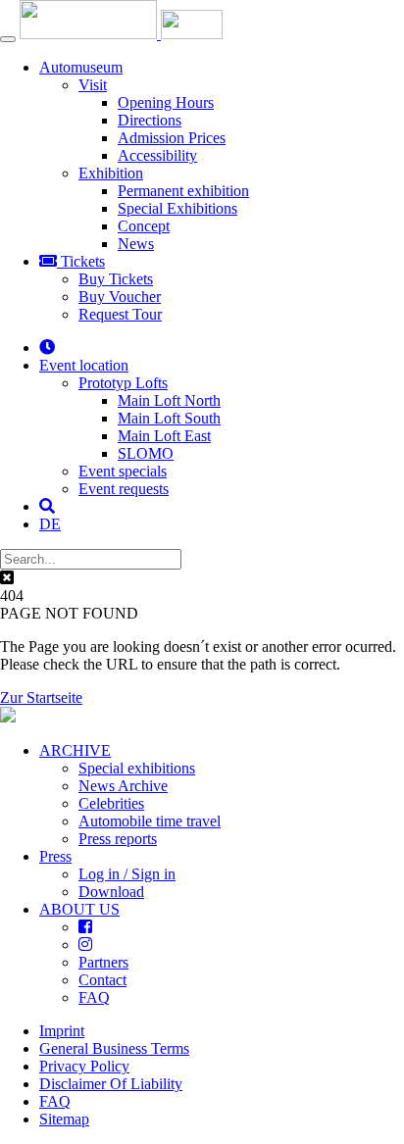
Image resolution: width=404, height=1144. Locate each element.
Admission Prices (172, 137)
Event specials (122, 471)
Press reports (117, 838)
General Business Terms (114, 1048)
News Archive (123, 785)
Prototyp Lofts (123, 382)
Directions (149, 120)
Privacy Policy (84, 1066)
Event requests (123, 488)
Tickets (81, 261)
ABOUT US (79, 909)
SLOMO (146, 453)
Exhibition (110, 173)
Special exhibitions (136, 768)
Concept (144, 226)
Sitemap (64, 1119)
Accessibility (157, 155)
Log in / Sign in (127, 874)
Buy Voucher (119, 296)
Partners (103, 962)
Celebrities (111, 803)
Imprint (61, 1030)
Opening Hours (166, 102)
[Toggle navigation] (8, 39)
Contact (102, 979)
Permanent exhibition (183, 190)
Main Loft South (169, 418)
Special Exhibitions (177, 208)
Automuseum (81, 67)
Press (55, 856)
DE (50, 524)
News (136, 243)
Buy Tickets (115, 279)
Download (111, 891)
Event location (83, 365)
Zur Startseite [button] (41, 697)
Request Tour (120, 314)
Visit (92, 84)
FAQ (94, 997)
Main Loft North (169, 400)
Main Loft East (164, 435)
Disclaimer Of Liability (110, 1083)
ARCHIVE (75, 750)
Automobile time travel (149, 821)
